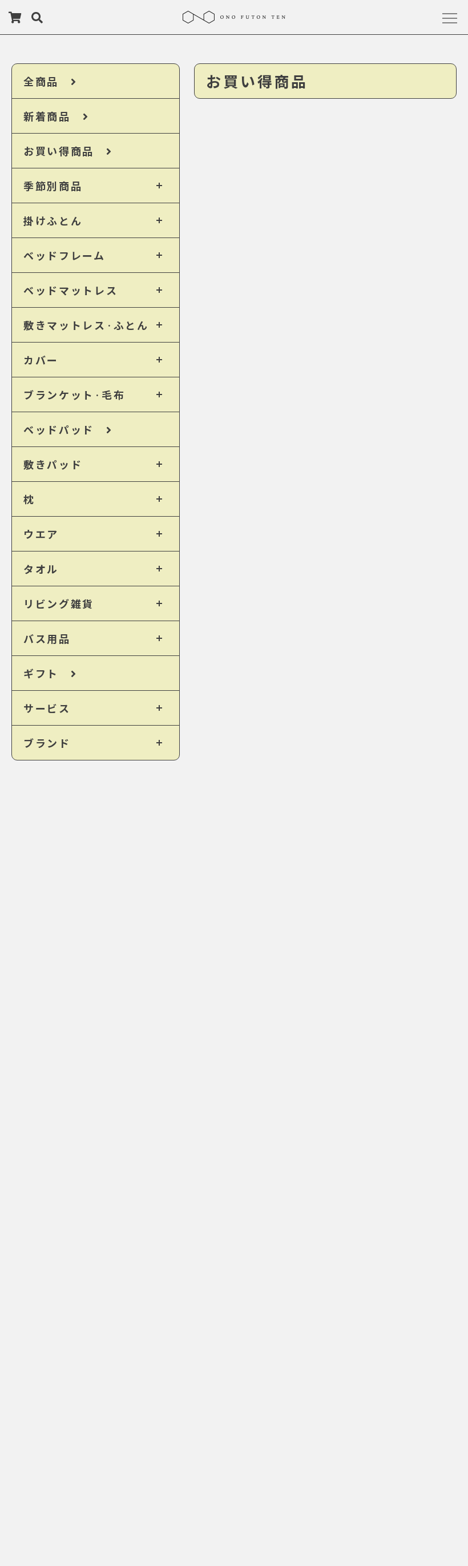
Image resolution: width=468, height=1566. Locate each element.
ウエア (41, 534)
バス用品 (47, 638)
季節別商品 (53, 185)
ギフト (47, 673)
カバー (41, 359)
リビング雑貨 (58, 603)
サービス (47, 708)
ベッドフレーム (64, 255)
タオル (41, 568)
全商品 (47, 81)
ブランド (47, 742)
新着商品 (53, 115)
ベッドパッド (64, 429)
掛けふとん (53, 220)
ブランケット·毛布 (74, 394)
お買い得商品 (64, 150)
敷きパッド (53, 464)
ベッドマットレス (70, 290)
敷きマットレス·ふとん (86, 325)
